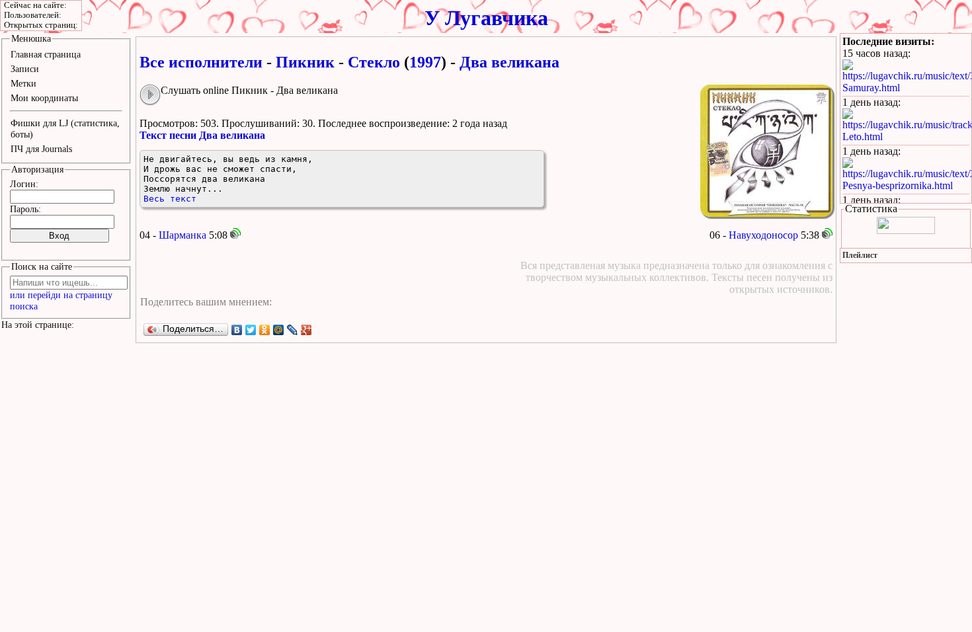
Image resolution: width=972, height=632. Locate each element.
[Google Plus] (306, 329)
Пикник (305, 62)
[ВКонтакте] (237, 329)
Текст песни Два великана (202, 135)
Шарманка (182, 235)
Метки (23, 83)
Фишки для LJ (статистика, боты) (65, 128)
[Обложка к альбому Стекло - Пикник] (766, 151)
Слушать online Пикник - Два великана (249, 90)
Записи (25, 68)
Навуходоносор (763, 235)
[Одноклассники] (265, 329)
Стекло (374, 62)
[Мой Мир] (279, 329)
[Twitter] (251, 329)
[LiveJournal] (293, 329)
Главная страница (46, 54)
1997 (425, 62)
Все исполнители (201, 62)
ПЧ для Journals (41, 148)
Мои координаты (44, 98)
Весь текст (169, 199)
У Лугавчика (486, 18)
